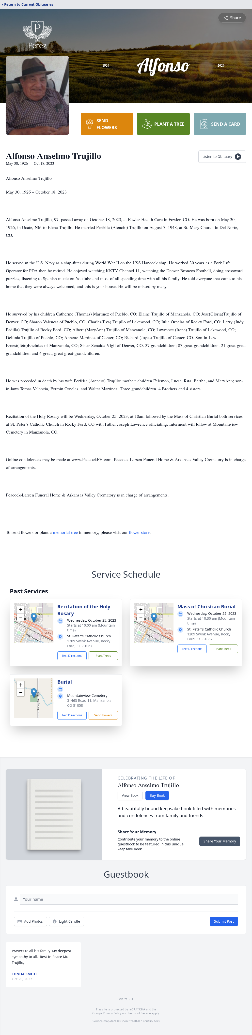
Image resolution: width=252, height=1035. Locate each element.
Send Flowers (103, 715)
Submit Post (224, 921)
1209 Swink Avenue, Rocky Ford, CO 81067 (88, 643)
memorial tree (65, 532)
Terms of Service (139, 1013)
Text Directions (72, 656)
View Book (130, 795)
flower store (139, 532)
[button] (34, 618)
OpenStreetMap (131, 1021)
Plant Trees (103, 656)
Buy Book (157, 795)
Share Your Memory (220, 841)
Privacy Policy (112, 1013)
